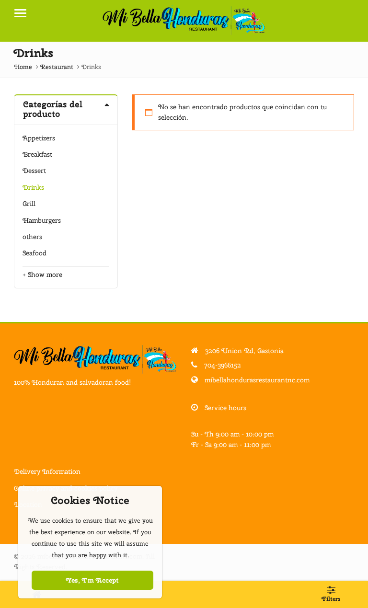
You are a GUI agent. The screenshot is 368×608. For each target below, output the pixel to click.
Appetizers (39, 138)
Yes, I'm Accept (92, 580)
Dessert (34, 170)
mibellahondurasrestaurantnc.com (257, 380)
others (32, 236)
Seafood (34, 253)
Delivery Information (47, 471)
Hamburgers (42, 220)
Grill (29, 203)
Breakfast (37, 154)
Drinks (33, 187)
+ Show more (42, 274)
